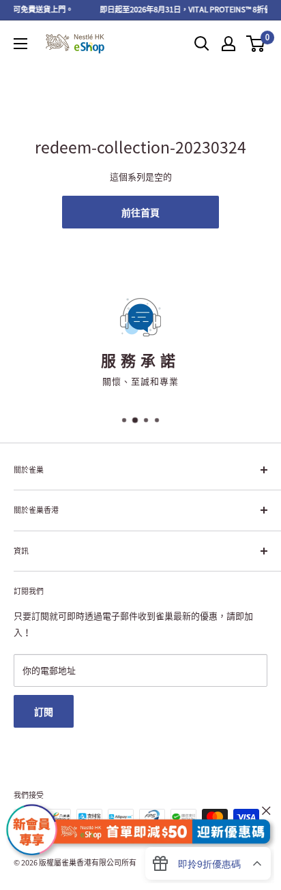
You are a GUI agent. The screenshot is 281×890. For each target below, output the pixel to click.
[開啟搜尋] (201, 43)
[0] (256, 43)
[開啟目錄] (20, 43)
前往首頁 (140, 212)
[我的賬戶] (228, 43)
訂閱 (43, 711)
